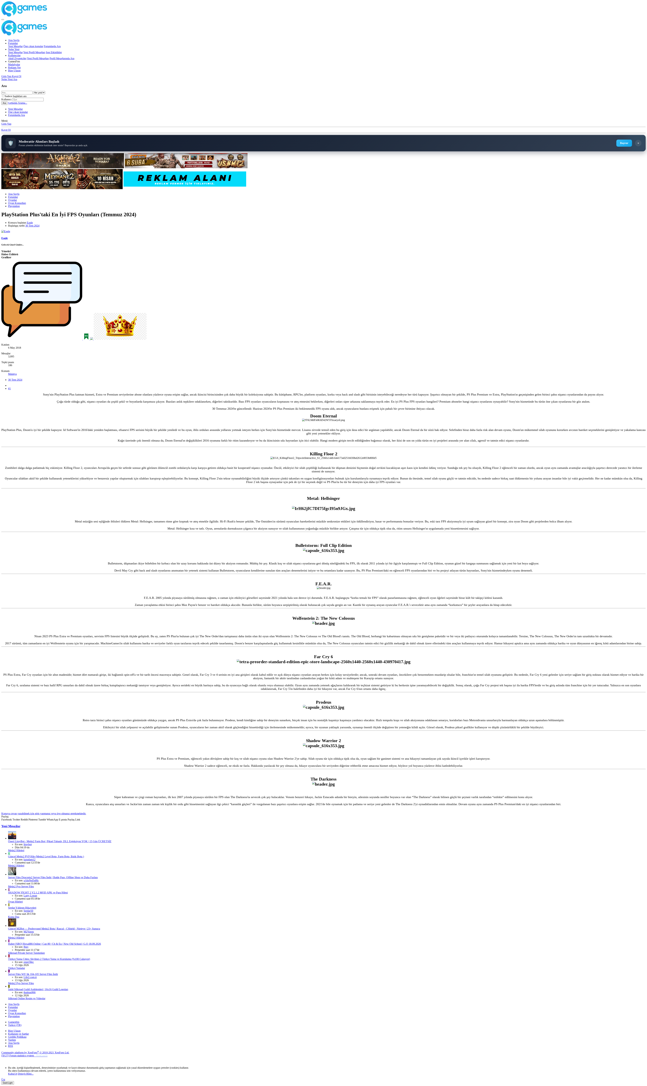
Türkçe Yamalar (16, 968)
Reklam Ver (14, 67)
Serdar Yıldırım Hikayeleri (22, 907)
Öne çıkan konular (33, 46)
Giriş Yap (6, 123)
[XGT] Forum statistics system (24, 1055)
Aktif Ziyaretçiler (17, 58)
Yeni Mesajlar (15, 46)
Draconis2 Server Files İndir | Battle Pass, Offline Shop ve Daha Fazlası (53, 877)
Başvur (624, 143)
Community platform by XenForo (35, 1052)
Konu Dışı (13, 916)
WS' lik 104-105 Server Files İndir (33, 974)
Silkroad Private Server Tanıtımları (26, 952)
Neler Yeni (13, 49)
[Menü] (2, 19)
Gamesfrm (13, 1022)
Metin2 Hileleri (16, 850)
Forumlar (13, 43)
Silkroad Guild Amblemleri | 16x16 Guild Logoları (38, 989)
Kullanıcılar (14, 55)
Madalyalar (14, 64)
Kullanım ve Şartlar (18, 1033)
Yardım (12, 1039)
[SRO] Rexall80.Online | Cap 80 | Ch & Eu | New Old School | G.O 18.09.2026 (54, 943)
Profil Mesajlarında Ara (62, 58)
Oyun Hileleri (15, 901)
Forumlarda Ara (52, 46)
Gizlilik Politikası (17, 1036)
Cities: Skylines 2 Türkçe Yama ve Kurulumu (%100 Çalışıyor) (49, 959)
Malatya (12, 374)
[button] (14, 61)
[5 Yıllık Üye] (92, 338)
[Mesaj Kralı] (120, 338)
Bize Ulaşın (14, 70)
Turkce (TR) (14, 1025)
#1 (9, 388)
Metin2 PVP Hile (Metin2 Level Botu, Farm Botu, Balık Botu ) (46, 856)
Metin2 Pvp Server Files (21, 886)
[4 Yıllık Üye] (86, 338)
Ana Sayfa (13, 40)
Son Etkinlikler (54, 52)
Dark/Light (8, 1083)
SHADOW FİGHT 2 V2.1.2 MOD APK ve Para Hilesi (38, 892)
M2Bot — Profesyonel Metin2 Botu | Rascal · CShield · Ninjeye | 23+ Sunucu (54, 928)
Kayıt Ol (6, 129)
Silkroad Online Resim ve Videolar (26, 998)
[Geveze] (42, 338)
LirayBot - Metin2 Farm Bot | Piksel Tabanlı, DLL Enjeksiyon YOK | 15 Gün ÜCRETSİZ (59, 841)
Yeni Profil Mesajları (34, 52)
